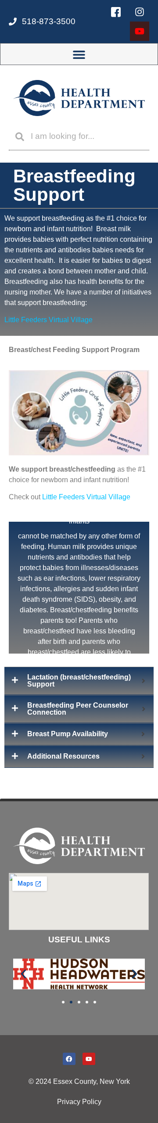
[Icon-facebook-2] (116, 12)
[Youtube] (139, 31)
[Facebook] (69, 1059)
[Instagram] (139, 12)
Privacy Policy (79, 1101)
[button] (79, 54)
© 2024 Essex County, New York (79, 1081)
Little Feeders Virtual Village (48, 319)
